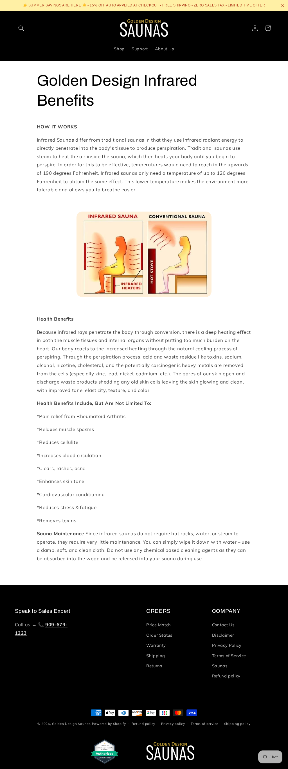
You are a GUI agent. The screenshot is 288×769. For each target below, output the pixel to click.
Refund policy (226, 676)
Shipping (155, 655)
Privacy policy (173, 724)
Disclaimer (223, 635)
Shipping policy (237, 724)
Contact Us (223, 624)
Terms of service (204, 724)
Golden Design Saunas (71, 724)
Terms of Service (229, 655)
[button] (21, 28)
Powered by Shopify (109, 724)
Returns (154, 665)
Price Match (158, 624)
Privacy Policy (227, 645)
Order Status (159, 635)
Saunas (220, 665)
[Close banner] (282, 5)
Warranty (156, 645)
